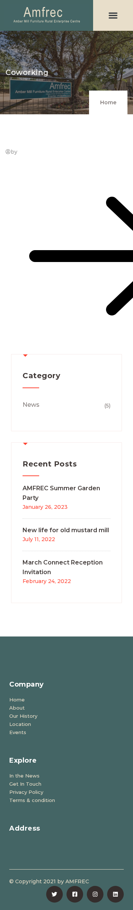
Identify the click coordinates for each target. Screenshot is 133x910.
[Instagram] (95, 894)
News (31, 404)
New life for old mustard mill (66, 530)
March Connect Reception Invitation (63, 567)
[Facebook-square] (74, 894)
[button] (113, 15)
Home (108, 102)
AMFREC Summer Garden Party (61, 493)
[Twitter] (54, 894)
